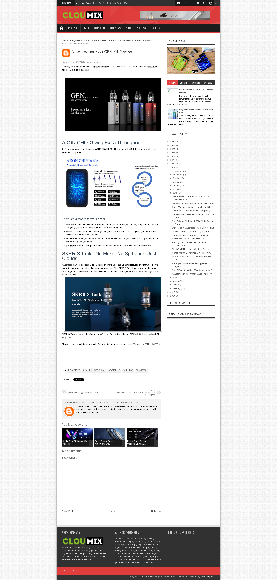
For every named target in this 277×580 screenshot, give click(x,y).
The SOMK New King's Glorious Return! (190, 249)
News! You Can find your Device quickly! (191, 210)
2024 (173, 149)
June (175, 193)
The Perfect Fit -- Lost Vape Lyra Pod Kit (191, 231)
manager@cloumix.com (142, 562)
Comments (195, 82)
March (176, 281)
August (176, 185)
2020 (173, 163)
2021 (173, 160)
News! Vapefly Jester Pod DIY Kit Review (191, 253)
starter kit (114, 370)
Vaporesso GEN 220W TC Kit (147, 344)
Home (61, 28)
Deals (86, 28)
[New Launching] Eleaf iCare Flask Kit (190, 235)
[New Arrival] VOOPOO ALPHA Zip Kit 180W (193, 203)
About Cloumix (70, 570)
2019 (173, 167)
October (177, 178)
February (177, 284)
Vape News (115, 28)
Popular (172, 82)
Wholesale (142, 28)
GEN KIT (86, 370)
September (178, 182)
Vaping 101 (99, 28)
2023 (173, 152)
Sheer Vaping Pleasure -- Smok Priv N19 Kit (193, 207)
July (175, 189)
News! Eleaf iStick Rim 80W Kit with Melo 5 (192, 270)
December (178, 171)
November (178, 174)
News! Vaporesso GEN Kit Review (102, 51)
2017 (173, 296)
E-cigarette (74, 370)
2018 (173, 292)
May (175, 277)
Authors (183, 82)
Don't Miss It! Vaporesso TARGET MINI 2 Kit (193, 228)
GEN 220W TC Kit (118, 67)
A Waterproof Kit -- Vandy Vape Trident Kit (192, 274)
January (177, 288)
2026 (173, 142)
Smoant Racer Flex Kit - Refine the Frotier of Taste (108, 3)
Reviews (72, 28)
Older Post (156, 511)
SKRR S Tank (99, 370)
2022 (173, 156)
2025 (173, 145)
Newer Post (67, 511)
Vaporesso (141, 370)
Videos (156, 28)
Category (208, 82)
